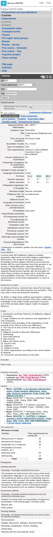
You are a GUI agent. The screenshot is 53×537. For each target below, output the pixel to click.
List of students (8, 119)
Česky (48, 3)
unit (2, 81)
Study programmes (28, 116)
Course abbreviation (9, 85)
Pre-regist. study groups (15, 38)
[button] (4, 3)
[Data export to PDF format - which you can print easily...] (42, 76)
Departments (9, 18)
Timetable (21, 119)
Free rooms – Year (11, 51)
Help (4, 71)
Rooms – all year (11, 44)
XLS (9, 250)
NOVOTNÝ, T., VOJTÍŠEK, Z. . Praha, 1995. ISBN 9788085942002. (29, 418)
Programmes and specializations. (20, 12)
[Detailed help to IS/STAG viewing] (50, 76)
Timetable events (11, 31)
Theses (6, 35)
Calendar (7, 67)
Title (3, 89)
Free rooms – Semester (14, 48)
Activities (6, 360)
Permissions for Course (29, 122)
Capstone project (11, 54)
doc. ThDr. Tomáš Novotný (30, 375)
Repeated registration (14, 185)
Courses (6, 15)
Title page (7, 64)
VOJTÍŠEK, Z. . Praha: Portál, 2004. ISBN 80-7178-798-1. (29, 392)
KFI (26, 125)
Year (3, 93)
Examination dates (12, 28)
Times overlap (9, 58)
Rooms (6, 41)
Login (41, 3)
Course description (10, 116)
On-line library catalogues (19, 423)
